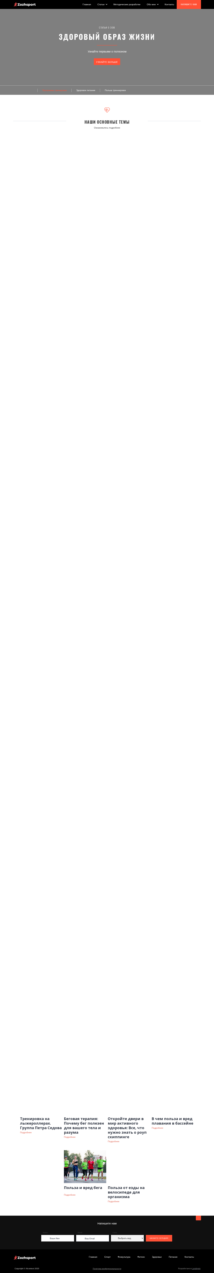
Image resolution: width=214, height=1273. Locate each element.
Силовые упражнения (140, 328)
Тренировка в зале (170, 328)
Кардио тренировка (95, 328)
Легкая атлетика (83, 715)
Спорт (107, 1257)
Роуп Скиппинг (151, 715)
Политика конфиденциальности (107, 1269)
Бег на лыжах (48, 328)
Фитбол (133, 873)
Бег (34, 328)
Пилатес (95, 873)
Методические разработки (126, 4)
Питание (120, 328)
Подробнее (26, 1132)
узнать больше (32, 199)
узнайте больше (107, 62)
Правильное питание (134, 550)
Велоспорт (60, 715)
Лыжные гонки (108, 715)
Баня (20, 328)
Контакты (169, 4)
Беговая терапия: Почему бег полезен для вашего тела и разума (84, 1125)
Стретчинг (115, 873)
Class (114, 1233)
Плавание (130, 715)
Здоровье (157, 1257)
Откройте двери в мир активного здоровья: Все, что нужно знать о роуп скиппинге (127, 1127)
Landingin (196, 1269)
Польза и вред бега (83, 1187)
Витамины (74, 550)
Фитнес (141, 1257)
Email (80, 1233)
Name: (45, 1233)
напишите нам (189, 4)
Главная (87, 4)
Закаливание (73, 328)
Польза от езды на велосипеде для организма (126, 1192)
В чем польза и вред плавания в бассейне (172, 1121)
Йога (79, 873)
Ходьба (192, 328)
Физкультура (124, 1257)
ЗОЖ (91, 550)
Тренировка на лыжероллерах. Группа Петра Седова (41, 1123)
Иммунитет (108, 550)
